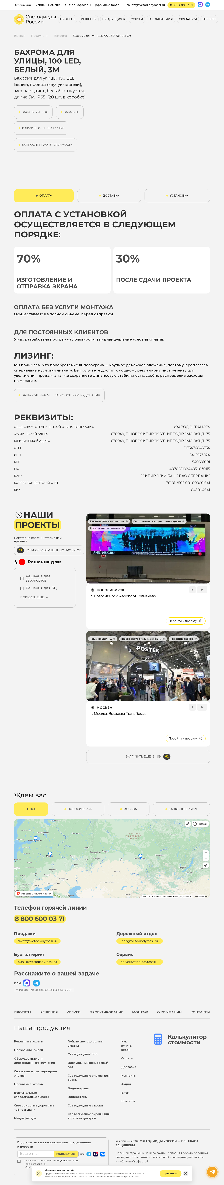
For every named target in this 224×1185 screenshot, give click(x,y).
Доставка (128, 1067)
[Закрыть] (185, 1173)
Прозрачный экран (28, 1050)
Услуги (137, 19)
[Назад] (192, 589)
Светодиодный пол (82, 1054)
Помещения (57, 5)
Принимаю (170, 1173)
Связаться (188, 19)
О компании (159, 19)
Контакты (200, 1012)
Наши (37, 520)
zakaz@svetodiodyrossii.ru (146, 5)
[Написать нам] (212, 1172)
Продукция (112, 19)
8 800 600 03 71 (181, 5)
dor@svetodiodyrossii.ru (139, 941)
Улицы (40, 5)
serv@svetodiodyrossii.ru (140, 962)
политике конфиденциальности (123, 1176)
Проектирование (106, 1012)
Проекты (67, 19)
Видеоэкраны (78, 1088)
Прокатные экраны (28, 1084)
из (147, 756)
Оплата (127, 1058)
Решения (89, 19)
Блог (125, 1092)
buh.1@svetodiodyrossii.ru (37, 962)
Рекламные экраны (28, 1041)
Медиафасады (80, 5)
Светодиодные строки (85, 1105)
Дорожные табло (106, 5)
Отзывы (209, 19)
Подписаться (66, 1153)
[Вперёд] (202, 589)
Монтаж (140, 1012)
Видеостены (77, 1097)
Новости (128, 1101)
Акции (126, 1084)
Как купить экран (126, 1046)
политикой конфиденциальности (59, 1160)
